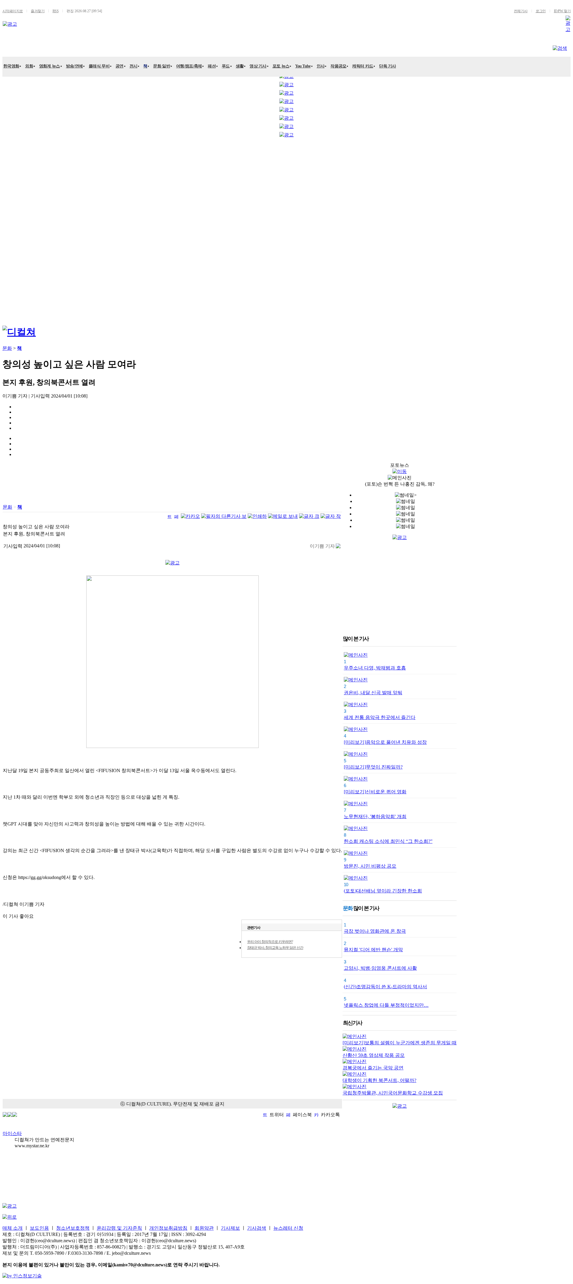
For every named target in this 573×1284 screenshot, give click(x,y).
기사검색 (256, 1228)
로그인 (541, 11)
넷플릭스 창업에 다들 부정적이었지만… (386, 1005)
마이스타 (12, 1133)
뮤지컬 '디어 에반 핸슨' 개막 (373, 949)
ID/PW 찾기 (562, 11)
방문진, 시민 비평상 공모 (370, 866)
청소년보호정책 (73, 1228)
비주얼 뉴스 (152, 47)
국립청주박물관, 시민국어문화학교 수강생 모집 (393, 1092)
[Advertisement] (26, 229)
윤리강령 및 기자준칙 (119, 1228)
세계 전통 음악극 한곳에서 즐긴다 (379, 717)
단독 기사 (387, 66)
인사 (321, 66)
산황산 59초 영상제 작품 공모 (374, 1055)
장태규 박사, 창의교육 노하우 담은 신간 (275, 948)
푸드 (226, 66)
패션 (212, 66)
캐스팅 (89, 47)
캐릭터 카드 (362, 66)
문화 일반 (161, 66)
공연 (119, 66)
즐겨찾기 (37, 11)
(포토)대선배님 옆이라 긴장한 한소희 (383, 890)
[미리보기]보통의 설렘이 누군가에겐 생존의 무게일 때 (400, 1042)
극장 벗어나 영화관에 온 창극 (375, 931)
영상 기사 (258, 66)
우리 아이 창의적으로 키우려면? (270, 942)
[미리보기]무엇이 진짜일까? (373, 766)
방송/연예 (74, 66)
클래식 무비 (99, 66)
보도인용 (39, 1228)
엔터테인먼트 (31, 47)
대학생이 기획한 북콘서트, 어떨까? (379, 1080)
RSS (55, 11)
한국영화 (11, 66)
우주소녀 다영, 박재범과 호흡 (375, 667)
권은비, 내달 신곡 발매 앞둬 (373, 692)
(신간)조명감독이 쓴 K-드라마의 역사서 (385, 986)
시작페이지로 (12, 11)
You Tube (302, 66)
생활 (240, 66)
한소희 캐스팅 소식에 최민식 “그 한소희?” (388, 841)
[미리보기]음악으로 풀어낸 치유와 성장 (385, 742)
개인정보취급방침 (168, 1228)
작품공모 (338, 66)
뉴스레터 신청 (288, 1228)
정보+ (185, 47)
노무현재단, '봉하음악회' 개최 (375, 816)
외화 (29, 66)
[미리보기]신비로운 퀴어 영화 (375, 791)
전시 (134, 66)
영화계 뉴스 (49, 66)
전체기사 (521, 11)
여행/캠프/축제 (189, 66)
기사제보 (230, 1228)
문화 (64, 47)
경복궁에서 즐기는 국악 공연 (373, 1067)
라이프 (118, 47)
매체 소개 (12, 1228)
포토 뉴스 (280, 66)
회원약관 (204, 1228)
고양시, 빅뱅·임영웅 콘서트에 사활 (380, 968)
